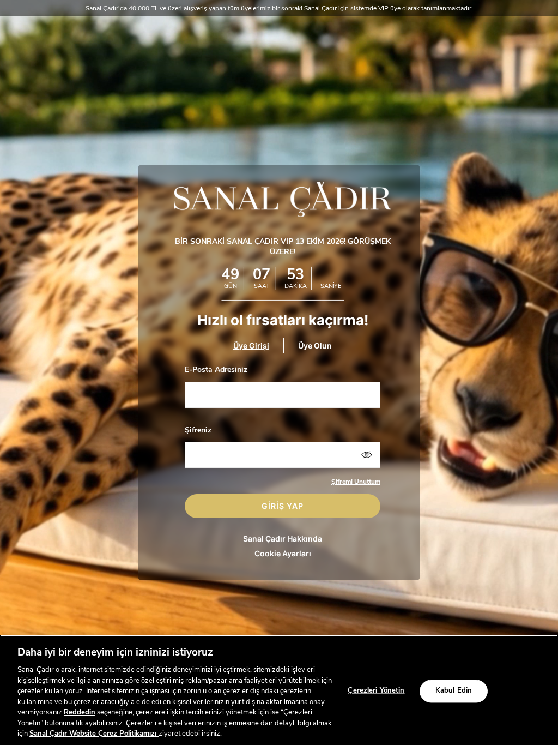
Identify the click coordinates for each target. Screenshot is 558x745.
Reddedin (79, 712)
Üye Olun (315, 345)
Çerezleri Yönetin (376, 691)
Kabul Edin (453, 691)
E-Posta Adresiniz (216, 369)
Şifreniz (198, 430)
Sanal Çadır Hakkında (282, 538)
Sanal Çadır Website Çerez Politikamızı (94, 733)
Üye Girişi (251, 345)
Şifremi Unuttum (355, 481)
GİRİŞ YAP (283, 505)
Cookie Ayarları (282, 553)
